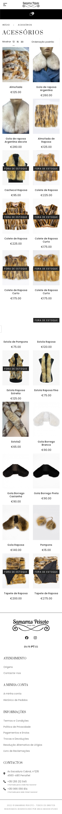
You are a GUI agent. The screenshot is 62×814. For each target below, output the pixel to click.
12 (14, 41)
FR (29, 646)
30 (22, 41)
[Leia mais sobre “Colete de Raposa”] (28, 219)
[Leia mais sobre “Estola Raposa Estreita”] (28, 371)
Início (6, 24)
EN (25, 646)
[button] (28, 68)
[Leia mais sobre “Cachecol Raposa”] (28, 171)
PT (33, 646)
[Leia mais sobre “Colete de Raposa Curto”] (28, 271)
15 (18, 41)
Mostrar (6, 41)
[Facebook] (26, 637)
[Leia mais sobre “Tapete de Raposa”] (28, 574)
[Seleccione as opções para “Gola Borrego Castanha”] (28, 474)
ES (36, 646)
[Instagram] (35, 637)
